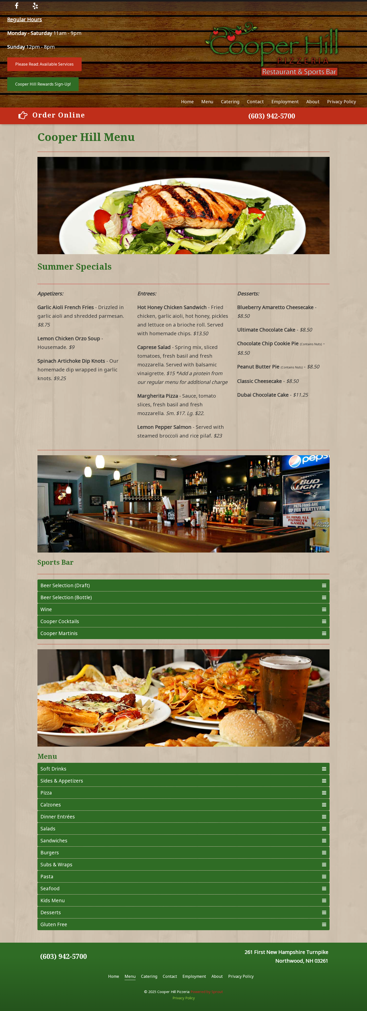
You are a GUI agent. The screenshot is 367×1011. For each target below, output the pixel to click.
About (313, 102)
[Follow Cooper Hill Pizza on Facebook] (16, 5)
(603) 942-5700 (271, 115)
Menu (207, 102)
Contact (255, 102)
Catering (230, 102)
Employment (285, 102)
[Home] (272, 48)
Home (187, 102)
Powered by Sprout (206, 991)
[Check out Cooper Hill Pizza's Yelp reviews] (35, 5)
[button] (44, 64)
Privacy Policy (341, 102)
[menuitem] (187, 101)
